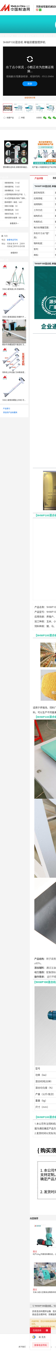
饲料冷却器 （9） (12, 206)
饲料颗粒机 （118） (13, 190)
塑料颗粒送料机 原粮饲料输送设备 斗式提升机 (21, 167)
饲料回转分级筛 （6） (13, 217)
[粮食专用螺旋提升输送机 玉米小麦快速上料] (14, 331)
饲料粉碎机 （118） (13, 183)
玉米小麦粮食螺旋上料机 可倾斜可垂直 (17, 400)
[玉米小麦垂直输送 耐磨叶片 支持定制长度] (14, 303)
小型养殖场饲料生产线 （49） (17, 194)
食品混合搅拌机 (39, 1314)
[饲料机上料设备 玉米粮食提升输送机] (14, 359)
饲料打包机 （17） (12, 214)
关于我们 (22, 1347)
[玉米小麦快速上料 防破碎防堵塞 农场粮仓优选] (14, 275)
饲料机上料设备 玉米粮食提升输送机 (16, 372)
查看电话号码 (12, 240)
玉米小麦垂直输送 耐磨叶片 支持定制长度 (18, 317)
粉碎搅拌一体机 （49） (14, 202)
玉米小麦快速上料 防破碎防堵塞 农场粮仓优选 (20, 289)
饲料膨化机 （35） (12, 210)
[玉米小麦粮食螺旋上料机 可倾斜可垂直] (14, 386)
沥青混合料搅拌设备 (41, 1311)
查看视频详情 (29, 97)
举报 (23, 117)
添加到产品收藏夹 (10, 412)
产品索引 (6, 408)
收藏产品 (10, 117)
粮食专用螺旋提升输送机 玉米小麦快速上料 (19, 344)
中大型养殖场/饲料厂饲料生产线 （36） (20, 198)
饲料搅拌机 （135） (13, 186)
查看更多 (14, 223)
